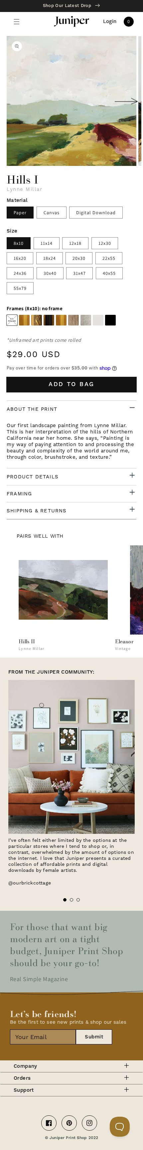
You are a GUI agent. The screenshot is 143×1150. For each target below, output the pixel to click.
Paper (20, 213)
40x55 (109, 273)
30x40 (50, 273)
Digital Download (96, 213)
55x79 (20, 288)
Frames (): (35, 308)
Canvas (52, 213)
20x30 (78, 258)
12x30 (104, 243)
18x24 (49, 258)
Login (110, 21)
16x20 (20, 258)
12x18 (75, 243)
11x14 (47, 243)
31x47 (79, 273)
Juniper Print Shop (68, 1137)
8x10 (19, 243)
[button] (16, 21)
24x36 (20, 273)
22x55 (108, 258)
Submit (94, 1037)
